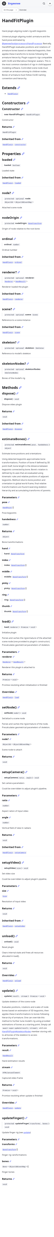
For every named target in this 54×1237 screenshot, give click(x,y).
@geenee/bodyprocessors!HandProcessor (22, 43)
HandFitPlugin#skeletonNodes (16, 1031)
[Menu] (50, 3)
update (26, 1132)
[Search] (44, 3)
